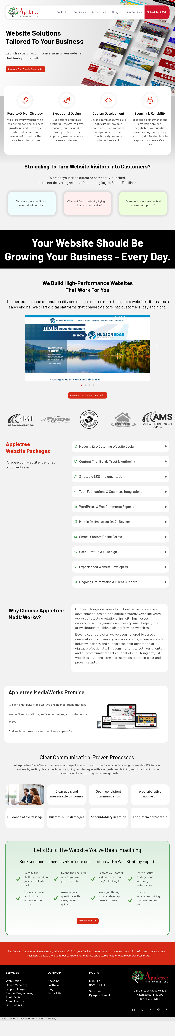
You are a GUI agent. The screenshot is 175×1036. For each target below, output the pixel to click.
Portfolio (53, 985)
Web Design (13, 981)
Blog (50, 989)
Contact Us (54, 993)
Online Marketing (17, 985)
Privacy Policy (50, 1019)
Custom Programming (19, 993)
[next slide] (156, 346)
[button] (120, 446)
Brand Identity (15, 1001)
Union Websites (16, 1005)
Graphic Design (15, 989)
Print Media (13, 997)
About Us (53, 981)
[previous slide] (18, 346)
